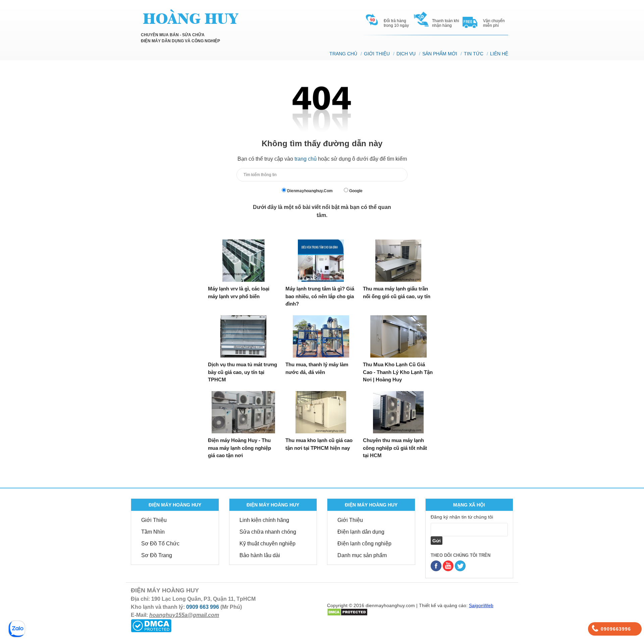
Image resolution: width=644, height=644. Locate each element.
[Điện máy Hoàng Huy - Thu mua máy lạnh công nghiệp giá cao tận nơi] (243, 412)
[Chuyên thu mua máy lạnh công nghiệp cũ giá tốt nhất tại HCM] (398, 412)
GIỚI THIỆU (377, 53)
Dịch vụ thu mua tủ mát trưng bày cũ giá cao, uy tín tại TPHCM (242, 372)
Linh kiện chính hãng (264, 520)
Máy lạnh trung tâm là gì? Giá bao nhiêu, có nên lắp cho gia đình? (319, 296)
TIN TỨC (473, 53)
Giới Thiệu (154, 520)
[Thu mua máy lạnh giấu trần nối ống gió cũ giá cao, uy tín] (398, 260)
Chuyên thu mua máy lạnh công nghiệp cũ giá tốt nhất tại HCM (395, 447)
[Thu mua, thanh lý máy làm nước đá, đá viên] (320, 336)
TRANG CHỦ (343, 53)
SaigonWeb (481, 605)
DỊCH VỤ (406, 53)
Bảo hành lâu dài (259, 555)
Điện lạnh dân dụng (360, 532)
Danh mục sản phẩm (362, 555)
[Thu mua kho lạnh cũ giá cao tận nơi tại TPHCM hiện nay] (320, 412)
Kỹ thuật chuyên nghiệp (267, 543)
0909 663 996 (202, 607)
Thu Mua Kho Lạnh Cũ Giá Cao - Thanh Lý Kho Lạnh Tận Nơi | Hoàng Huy (398, 372)
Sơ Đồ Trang (156, 555)
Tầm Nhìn (153, 532)
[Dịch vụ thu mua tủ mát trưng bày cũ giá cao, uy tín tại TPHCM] (243, 336)
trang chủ (305, 159)
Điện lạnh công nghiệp (364, 543)
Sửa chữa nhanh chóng (267, 532)
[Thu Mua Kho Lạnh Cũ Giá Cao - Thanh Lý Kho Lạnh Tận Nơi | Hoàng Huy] (398, 336)
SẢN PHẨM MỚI (439, 53)
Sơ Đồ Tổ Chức (160, 543)
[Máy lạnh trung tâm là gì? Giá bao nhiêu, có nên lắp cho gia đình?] (320, 260)
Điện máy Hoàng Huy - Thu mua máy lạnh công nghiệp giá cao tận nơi (239, 447)
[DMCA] (347, 611)
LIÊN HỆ (499, 53)
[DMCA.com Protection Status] (151, 625)
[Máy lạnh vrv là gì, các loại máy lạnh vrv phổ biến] (243, 260)
